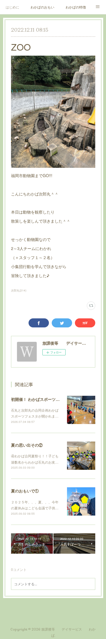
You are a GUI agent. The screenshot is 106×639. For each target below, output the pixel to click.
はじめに (12, 7)
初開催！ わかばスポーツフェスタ (41, 399)
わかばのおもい (42, 7)
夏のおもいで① (25, 491)
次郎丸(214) (18, 290)
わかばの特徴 (76, 7)
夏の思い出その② (27, 445)
